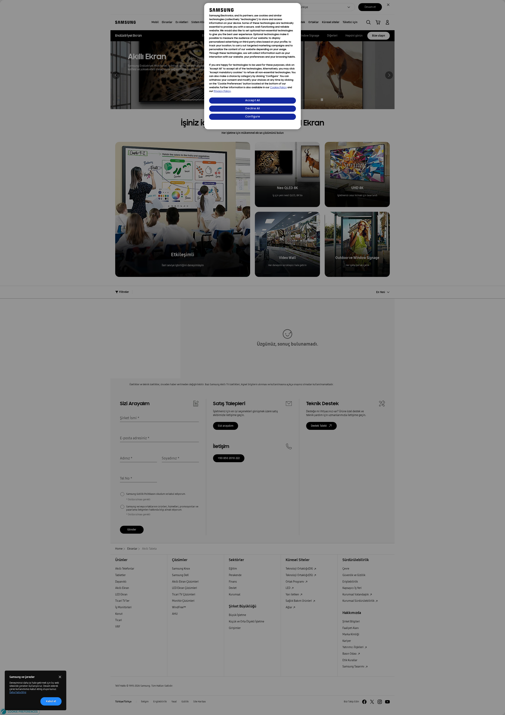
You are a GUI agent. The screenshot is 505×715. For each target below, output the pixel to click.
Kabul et (51, 701)
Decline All (252, 108)
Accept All (252, 100)
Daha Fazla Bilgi (17, 692)
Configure (252, 116)
